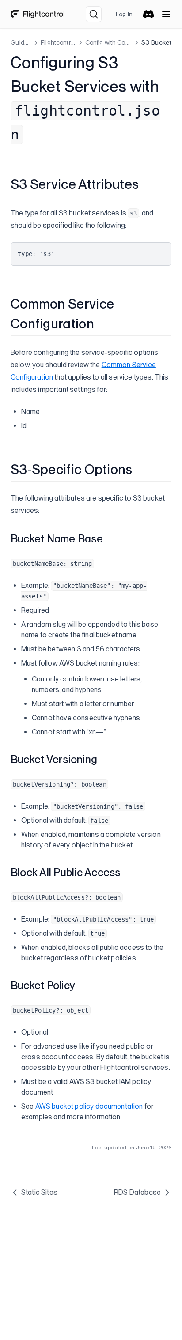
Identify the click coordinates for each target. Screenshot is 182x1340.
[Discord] (148, 14)
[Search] (94, 14)
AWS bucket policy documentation (89, 1106)
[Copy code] (157, 252)
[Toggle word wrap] (142, 252)
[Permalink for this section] (146, 184)
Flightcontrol (58, 42)
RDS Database (137, 1192)
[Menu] (166, 14)
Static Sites (39, 1192)
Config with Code (108, 42)
